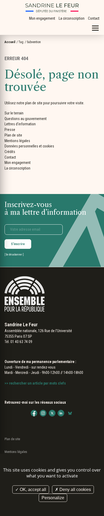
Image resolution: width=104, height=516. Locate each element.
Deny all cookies (74, 489)
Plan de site (13, 135)
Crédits (10, 152)
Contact (93, 18)
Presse (10, 129)
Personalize (53, 498)
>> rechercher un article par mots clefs (35, 383)
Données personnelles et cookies (29, 146)
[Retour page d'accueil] (52, 7)
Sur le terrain (14, 113)
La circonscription (72, 18)
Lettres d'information (20, 124)
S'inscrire (18, 244)
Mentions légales (17, 141)
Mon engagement (42, 18)
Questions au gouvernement (26, 119)
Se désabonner (14, 254)
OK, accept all (32, 489)
